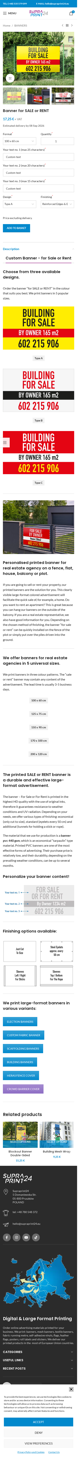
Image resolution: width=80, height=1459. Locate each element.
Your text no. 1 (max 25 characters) (24, 149)
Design (7, 197)
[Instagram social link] (16, 1237)
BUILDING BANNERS (20, 1062)
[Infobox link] (38, 1225)
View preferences (39, 1443)
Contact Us (54, 1452)
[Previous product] (62, 25)
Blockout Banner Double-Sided (20, 1153)
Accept (38, 1422)
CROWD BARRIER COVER (23, 1089)
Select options (20, 1141)
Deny (39, 1432)
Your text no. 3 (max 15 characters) (24, 181)
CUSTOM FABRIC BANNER (23, 1035)
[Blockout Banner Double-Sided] (20, 1135)
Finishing (46, 197)
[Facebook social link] (7, 1237)
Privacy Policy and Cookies (30, 1452)
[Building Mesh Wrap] (57, 1135)
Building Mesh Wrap (57, 1151)
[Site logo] (38, 13)
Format (7, 134)
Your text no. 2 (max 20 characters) (24, 165)
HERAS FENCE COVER (21, 1075)
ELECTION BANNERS (20, 1021)
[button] (71, 1389)
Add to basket (16, 228)
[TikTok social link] (36, 1237)
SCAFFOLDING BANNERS (23, 1048)
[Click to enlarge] (10, 78)
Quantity (46, 134)
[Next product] (72, 25)
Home (6, 25)
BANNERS (20, 25)
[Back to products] (67, 25)
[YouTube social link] (26, 1237)
